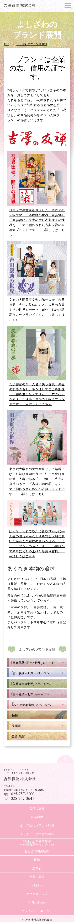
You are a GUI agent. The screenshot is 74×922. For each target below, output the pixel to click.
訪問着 (37, 868)
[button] (67, 5)
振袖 (37, 860)
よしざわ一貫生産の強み (37, 834)
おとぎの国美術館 (37, 851)
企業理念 (37, 817)
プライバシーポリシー (37, 911)
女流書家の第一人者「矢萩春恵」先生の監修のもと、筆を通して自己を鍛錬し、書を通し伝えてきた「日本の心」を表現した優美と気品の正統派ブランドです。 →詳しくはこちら (37, 394)
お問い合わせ (37, 902)
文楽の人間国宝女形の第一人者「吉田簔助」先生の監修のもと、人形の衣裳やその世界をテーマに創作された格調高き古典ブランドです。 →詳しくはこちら (37, 310)
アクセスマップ (37, 894)
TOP (6, 44)
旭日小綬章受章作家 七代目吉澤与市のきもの (37, 843)
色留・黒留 (37, 877)
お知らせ (37, 885)
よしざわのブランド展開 (32, 44)
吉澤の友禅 (37, 808)
